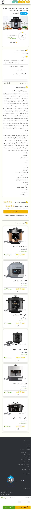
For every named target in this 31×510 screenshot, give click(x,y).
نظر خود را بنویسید (15, 212)
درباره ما (28, 447)
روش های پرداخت (26, 457)
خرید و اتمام (8, 507)
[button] (25, 2)
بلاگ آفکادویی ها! (26, 467)
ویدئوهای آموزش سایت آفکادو (24, 464)
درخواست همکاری (26, 462)
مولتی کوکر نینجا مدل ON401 (20, 281)
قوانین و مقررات (27, 454)
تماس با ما (28, 444)
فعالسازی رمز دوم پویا (25, 452)
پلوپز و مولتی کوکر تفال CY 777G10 (20, 246)
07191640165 (6, 495)
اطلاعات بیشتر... (23, 251)
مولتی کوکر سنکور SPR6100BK (20, 418)
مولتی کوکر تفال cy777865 (20, 349)
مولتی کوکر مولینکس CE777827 (20, 315)
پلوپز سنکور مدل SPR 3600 (20, 384)
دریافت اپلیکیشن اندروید (25, 449)
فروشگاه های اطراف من (25, 459)
